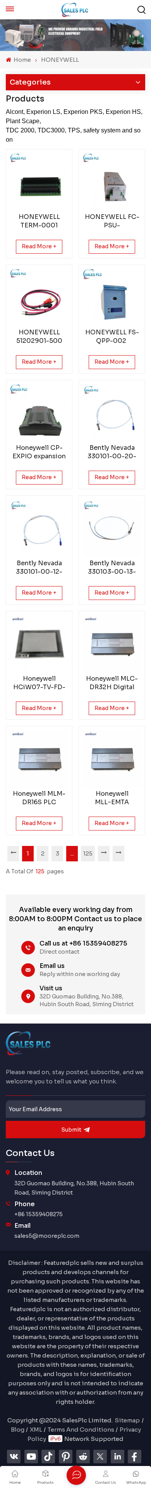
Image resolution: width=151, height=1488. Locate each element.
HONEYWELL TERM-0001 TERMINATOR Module (39, 221)
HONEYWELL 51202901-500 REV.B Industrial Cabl (39, 336)
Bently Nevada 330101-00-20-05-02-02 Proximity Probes (112, 452)
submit (71, 1129)
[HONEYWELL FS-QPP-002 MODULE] (112, 297)
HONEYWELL (60, 59)
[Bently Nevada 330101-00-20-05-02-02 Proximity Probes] (112, 413)
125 (88, 853)
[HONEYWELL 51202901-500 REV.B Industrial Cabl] (39, 297)
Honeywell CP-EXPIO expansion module (39, 452)
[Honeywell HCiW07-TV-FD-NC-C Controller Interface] (39, 644)
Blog (17, 1429)
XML (36, 1429)
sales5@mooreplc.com (46, 1235)
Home (21, 59)
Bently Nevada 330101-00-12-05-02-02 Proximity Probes (39, 567)
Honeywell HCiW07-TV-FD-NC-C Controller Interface (39, 683)
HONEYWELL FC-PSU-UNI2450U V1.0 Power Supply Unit (112, 221)
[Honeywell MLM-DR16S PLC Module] (39, 759)
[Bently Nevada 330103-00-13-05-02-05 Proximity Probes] (112, 528)
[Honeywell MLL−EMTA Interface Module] (112, 759)
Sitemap (127, 1420)
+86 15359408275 (38, 1214)
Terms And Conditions (81, 1429)
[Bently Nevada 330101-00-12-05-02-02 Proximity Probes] (39, 528)
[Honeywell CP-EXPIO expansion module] (39, 413)
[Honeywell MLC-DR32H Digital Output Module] (112, 644)
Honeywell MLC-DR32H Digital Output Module (112, 683)
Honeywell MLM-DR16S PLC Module (39, 798)
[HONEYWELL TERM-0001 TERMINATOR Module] (39, 182)
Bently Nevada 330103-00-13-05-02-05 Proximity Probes (112, 567)
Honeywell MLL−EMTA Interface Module (112, 798)
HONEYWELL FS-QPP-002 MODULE (112, 336)
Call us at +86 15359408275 (83, 943)
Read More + (39, 246)
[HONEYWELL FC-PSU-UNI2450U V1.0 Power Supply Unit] (112, 182)
